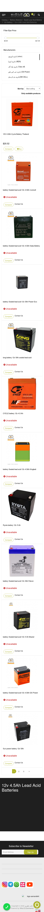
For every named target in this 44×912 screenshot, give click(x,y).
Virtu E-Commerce (27, 908)
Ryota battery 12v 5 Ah (12, 525)
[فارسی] (36, 910)
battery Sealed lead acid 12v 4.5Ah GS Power (20, 692)
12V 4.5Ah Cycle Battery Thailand (16, 134)
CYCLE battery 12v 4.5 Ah (13, 413)
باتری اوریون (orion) (15, 56)
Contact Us (19, 204)
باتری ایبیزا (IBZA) (14, 61)
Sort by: (21, 88)
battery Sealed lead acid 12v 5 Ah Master (18, 637)
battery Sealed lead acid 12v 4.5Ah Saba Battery (21, 245)
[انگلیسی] (39, 910)
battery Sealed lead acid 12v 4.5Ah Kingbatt (19, 469)
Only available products (30, 93)
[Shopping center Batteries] (20, 14)
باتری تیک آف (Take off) (16, 66)
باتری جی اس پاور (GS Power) (19, 72)
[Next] (29, 771)
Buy (20, 149)
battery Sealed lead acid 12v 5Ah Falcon (18, 581)
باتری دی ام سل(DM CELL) (18, 77)
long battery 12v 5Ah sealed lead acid (17, 357)
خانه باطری (29, 906)
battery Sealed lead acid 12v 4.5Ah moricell (19, 190)
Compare (8, 149)
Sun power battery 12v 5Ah (13, 748)
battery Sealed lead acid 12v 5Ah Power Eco (20, 301)
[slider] (5, 38)
